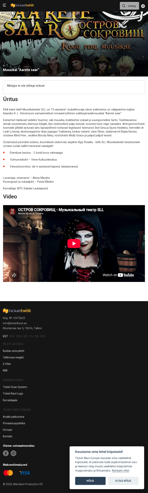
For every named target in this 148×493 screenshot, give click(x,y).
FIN (37, 336)
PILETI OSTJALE (13, 344)
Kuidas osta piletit (13, 350)
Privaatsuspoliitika (14, 423)
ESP (42, 336)
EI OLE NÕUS (123, 480)
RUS (12, 336)
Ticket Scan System (15, 387)
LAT (25, 336)
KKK (5, 370)
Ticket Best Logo (13, 393)
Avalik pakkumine (13, 416)
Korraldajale (10, 400)
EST (5, 336)
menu (4, 5)
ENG (18, 336)
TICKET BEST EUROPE (17, 410)
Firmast (7, 429)
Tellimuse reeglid (13, 357)
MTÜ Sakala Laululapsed (32, 188)
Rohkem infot (120, 470)
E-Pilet (7, 363)
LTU (31, 336)
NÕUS (90, 480)
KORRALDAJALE (13, 380)
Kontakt (7, 436)
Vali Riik (143, 6)
